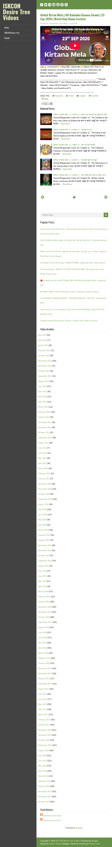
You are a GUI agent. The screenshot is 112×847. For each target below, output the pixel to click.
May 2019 (42, 581)
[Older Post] (105, 197)
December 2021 (44, 422)
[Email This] (43, 103)
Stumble (94, 96)
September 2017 (45, 684)
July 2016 (42, 755)
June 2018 (42, 638)
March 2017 (43, 714)
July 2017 (42, 694)
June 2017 (42, 699)
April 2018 (42, 648)
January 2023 (43, 355)
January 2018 (43, 663)
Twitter (71, 96)
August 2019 (43, 566)
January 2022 (43, 417)
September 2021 (45, 438)
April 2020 (42, 525)
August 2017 (43, 689)
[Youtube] (58, 5)
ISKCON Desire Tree (11, 32)
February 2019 (44, 597)
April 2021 (42, 463)
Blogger (79, 828)
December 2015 (44, 791)
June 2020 (42, 514)
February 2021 (44, 473)
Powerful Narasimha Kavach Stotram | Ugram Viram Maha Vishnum (68, 321)
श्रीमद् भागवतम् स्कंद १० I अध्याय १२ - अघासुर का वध (72, 130)
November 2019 (44, 550)
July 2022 (42, 386)
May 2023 (42, 335)
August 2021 (43, 443)
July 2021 (42, 448)
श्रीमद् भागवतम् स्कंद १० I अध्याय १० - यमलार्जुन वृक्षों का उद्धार (75, 160)
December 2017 (44, 668)
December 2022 (44, 361)
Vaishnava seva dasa (52, 816)
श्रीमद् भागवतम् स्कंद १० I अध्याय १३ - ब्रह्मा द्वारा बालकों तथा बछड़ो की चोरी (80, 114)
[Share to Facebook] (51, 103)
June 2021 (42, 453)
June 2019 (42, 576)
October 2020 (43, 494)
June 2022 (42, 391)
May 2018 (42, 643)
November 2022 (44, 366)
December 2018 (44, 607)
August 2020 (43, 504)
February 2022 (44, 412)
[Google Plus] (41, 5)
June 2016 (42, 761)
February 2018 (44, 658)
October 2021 (43, 432)
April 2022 (42, 402)
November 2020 (44, 489)
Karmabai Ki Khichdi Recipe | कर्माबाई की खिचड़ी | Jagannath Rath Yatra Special (72, 263)
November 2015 (44, 797)
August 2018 (43, 627)
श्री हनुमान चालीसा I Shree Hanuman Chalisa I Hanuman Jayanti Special (69, 292)
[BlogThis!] (45, 103)
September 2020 (45, 499)
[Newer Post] (42, 197)
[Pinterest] (62, 5)
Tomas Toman (55, 844)
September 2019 (45, 561)
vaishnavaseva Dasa (52, 820)
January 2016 (43, 786)
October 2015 (43, 802)
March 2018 (43, 653)
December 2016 (44, 730)
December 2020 (44, 484)
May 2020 (42, 520)
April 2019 (42, 586)
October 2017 (43, 679)
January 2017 (43, 725)
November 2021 (44, 427)
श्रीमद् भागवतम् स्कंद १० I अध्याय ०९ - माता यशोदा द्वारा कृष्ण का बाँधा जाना (79, 175)
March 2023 (43, 345)
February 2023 (44, 350)
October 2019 (43, 555)
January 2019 (43, 602)
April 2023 (42, 340)
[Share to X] (48, 103)
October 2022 (43, 371)
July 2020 (42, 509)
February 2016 (44, 781)
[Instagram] (53, 5)
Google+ (82, 96)
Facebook (58, 96)
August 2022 (43, 381)
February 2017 (44, 720)
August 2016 (43, 750)
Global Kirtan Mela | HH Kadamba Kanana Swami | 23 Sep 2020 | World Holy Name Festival (72, 17)
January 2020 (43, 540)
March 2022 (43, 407)
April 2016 (42, 771)
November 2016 (44, 735)
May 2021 (42, 458)
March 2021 (43, 468)
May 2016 (42, 766)
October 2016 (43, 740)
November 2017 (44, 673)
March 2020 (43, 530)
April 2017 (42, 709)
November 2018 (44, 612)
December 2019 (44, 545)
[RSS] (66, 5)
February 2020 (44, 535)
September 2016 (45, 745)
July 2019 (42, 571)
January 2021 (43, 479)
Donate (7, 37)
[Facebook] (49, 5)
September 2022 (45, 376)
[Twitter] (45, 5)
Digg (46, 99)
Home (6, 27)
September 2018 (45, 622)
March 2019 (43, 591)
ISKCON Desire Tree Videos (16, 11)
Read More (65, 124)
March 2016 (43, 776)
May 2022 (42, 396)
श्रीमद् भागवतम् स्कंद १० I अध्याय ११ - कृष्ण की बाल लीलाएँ (74, 145)
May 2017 (42, 704)
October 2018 (43, 617)
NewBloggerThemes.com (89, 844)
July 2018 (42, 632)
